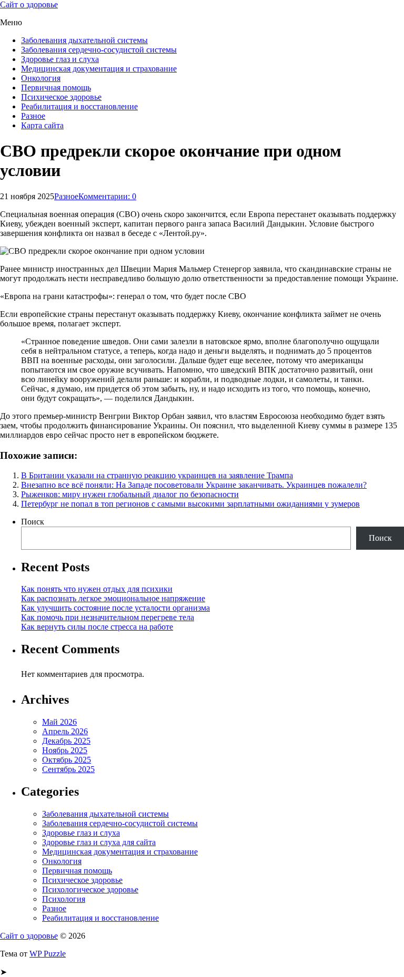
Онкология (40, 78)
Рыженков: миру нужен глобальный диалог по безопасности (130, 494)
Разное (33, 115)
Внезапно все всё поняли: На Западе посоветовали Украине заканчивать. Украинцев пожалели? (194, 484)
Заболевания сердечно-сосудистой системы (99, 49)
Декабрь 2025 (66, 740)
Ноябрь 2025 (64, 750)
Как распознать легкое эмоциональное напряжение (113, 598)
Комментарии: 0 (107, 196)
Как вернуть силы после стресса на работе (97, 626)
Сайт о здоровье (29, 4)
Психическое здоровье (61, 96)
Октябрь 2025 (66, 759)
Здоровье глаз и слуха (60, 59)
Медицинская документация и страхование (99, 68)
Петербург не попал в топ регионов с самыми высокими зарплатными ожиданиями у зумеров (190, 503)
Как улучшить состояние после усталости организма (115, 607)
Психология (63, 898)
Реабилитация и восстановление (79, 106)
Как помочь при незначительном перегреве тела (107, 617)
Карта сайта (42, 125)
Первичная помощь (56, 87)
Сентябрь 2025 (68, 769)
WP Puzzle (47, 953)
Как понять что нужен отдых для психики (97, 588)
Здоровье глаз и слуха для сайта (99, 842)
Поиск (32, 521)
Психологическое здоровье (90, 889)
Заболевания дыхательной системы (84, 40)
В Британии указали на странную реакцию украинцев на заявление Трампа (157, 475)
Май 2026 (59, 721)
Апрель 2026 (65, 731)
